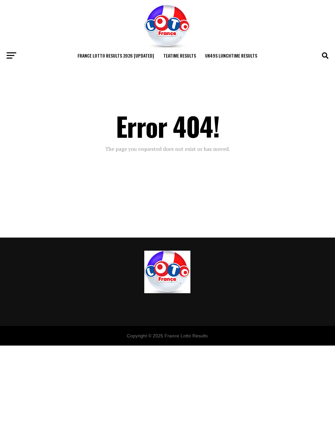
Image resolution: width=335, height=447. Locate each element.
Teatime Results (179, 55)
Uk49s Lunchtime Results (231, 55)
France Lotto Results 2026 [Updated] (116, 55)
